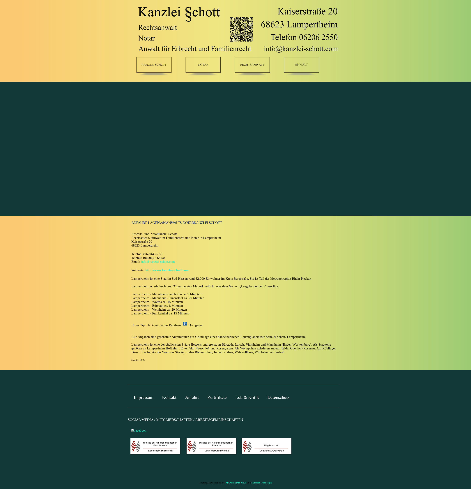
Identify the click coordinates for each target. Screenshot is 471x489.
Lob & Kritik (247, 397)
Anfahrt (192, 397)
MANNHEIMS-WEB (236, 482)
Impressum (143, 397)
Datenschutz (279, 397)
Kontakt (169, 397)
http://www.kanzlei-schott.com (167, 270)
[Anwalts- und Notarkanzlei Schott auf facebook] (138, 430)
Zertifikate (217, 397)
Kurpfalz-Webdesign (261, 482)
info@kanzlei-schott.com (158, 261)
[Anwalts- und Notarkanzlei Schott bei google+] (129, 430)
